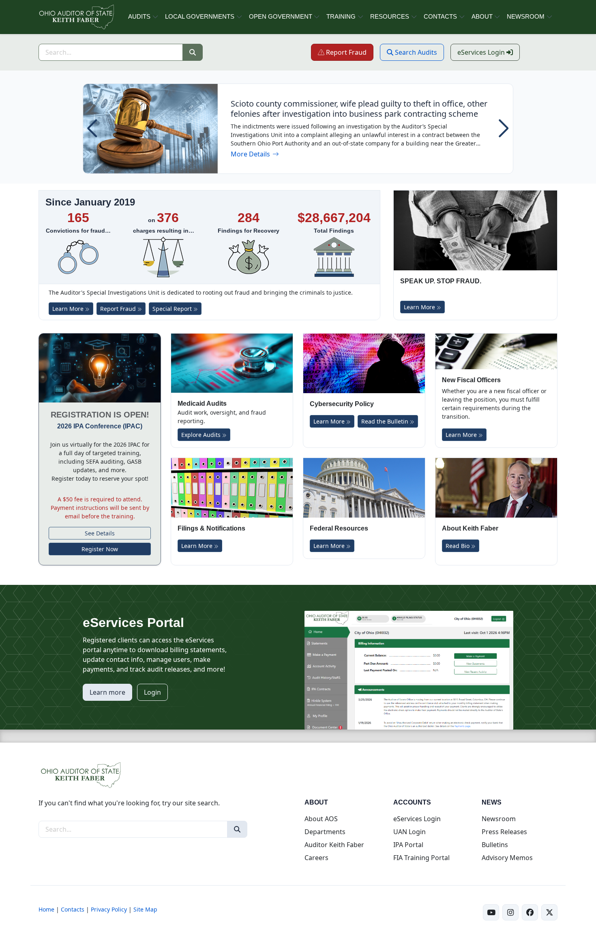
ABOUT (482, 16)
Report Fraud (348, 52)
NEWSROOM (526, 16)
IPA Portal (408, 844)
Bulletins (495, 844)
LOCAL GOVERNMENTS (199, 16)
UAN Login (409, 831)
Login (152, 692)
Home (46, 909)
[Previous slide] (92, 128)
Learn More (68, 308)
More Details (255, 154)
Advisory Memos (507, 857)
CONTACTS (440, 16)
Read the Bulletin (385, 421)
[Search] (192, 52)
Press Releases (504, 831)
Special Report (177, 308)
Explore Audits (201, 435)
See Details (100, 533)
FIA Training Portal (421, 857)
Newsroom (499, 818)
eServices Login (488, 52)
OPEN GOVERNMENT (280, 16)
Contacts (72, 909)
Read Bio (458, 546)
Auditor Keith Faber (334, 844)
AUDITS (139, 16)
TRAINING (341, 16)
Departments (324, 831)
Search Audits (418, 52)
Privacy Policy (109, 909)
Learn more (107, 692)
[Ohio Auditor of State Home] (76, 17)
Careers (316, 857)
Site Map (145, 909)
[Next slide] (503, 128)
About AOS (321, 818)
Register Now (99, 549)
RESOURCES (389, 16)
